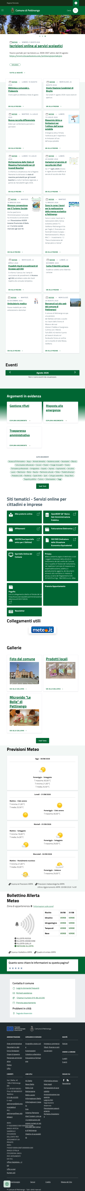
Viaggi (59, 479)
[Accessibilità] (7, 1184)
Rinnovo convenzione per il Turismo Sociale (17, 207)
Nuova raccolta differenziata (21, 120)
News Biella (29, 1084)
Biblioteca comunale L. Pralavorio (18, 89)
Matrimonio (21, 472)
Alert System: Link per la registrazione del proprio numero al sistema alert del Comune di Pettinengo (33, 1123)
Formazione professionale (19, 468)
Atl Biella (28, 1080)
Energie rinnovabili (56, 465)
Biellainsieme (30, 1091)
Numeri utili (11, 1172)
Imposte (44, 468)
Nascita (35, 472)
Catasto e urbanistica (33, 1054)
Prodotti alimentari (68, 472)
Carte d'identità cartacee (57, 265)
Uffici (9, 1068)
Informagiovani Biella (33, 1098)
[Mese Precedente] (10, 372)
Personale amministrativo (14, 1059)
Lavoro (13, 472)
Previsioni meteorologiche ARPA (51, 883)
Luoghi (64, 1058)
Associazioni (65, 461)
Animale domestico (39, 461)
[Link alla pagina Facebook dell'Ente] (63, 1080)
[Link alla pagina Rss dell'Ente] (67, 1080)
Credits (48, 1182)
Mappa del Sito (66, 1182)
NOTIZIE (15, 42)
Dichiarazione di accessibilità (51, 1089)
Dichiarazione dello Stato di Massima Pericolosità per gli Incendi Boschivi (21, 165)
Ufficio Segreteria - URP (14, 1164)
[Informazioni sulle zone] (43, 906)
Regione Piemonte (13, 3)
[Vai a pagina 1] (39, 36)
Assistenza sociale (53, 461)
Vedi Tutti (42, 486)
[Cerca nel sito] (74, 10)
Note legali (48, 1084)
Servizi (32, 1182)
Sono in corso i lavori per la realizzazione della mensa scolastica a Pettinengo (55, 210)
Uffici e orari (11, 1169)
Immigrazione (34, 468)
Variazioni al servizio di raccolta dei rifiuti (56, 163)
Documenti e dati (13, 1047)
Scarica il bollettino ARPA (21, 952)
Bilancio (74, 461)
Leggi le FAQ (48, 1100)
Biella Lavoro (30, 1095)
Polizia (57, 472)
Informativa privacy (51, 1080)
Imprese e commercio (51, 1043)
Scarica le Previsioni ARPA (22, 883)
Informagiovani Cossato (33, 1104)
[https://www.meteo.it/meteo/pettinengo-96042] (42, 630)
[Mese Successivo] (75, 372)
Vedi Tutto (42, 740)
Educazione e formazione (33, 1059)
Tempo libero (69, 475)
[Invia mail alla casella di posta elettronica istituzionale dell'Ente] (15, 1105)
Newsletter (66, 1083)
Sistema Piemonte (32, 1112)
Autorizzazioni (30, 1050)
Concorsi (38, 465)
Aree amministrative (14, 1043)
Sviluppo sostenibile (56, 475)
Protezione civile (17, 475)
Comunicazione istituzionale (24, 465)
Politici (9, 1065)
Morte (29, 472)
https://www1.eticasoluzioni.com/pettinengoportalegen (36, 56)
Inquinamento (60, 468)
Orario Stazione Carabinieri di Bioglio (59, 89)
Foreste (67, 465)
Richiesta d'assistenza (51, 1115)
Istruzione (70, 468)
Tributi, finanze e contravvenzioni (51, 1049)
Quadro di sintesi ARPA (46, 952)
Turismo (40, 479)
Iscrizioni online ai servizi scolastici (36, 46)
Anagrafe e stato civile (33, 1045)
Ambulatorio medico (17, 303)
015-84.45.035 (12, 1097)
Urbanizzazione (50, 479)
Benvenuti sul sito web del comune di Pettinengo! (55, 306)
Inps (26, 1109)
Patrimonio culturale (46, 472)
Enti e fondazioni (13, 1050)
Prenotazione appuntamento (51, 1109)
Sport (45, 475)
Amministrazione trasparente (52, 1096)
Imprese (51, 468)
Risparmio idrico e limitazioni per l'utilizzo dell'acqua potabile (54, 125)
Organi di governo (13, 1054)
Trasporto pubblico (30, 479)
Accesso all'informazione (17, 461)
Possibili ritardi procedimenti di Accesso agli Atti (23, 267)
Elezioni (45, 465)
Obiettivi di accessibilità (33, 1136)
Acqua (29, 461)
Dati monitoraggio (13, 1182)
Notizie (64, 1043)
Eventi (64, 1062)
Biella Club (29, 1087)
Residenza (27, 475)
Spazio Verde (37, 475)
